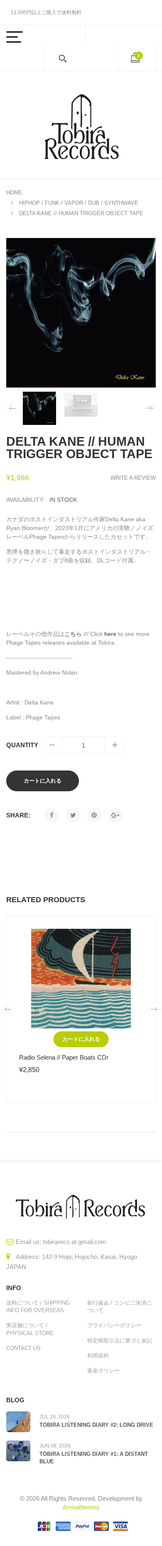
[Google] (115, 815)
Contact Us (23, 1348)
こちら (73, 634)
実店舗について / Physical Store (30, 1329)
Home (14, 192)
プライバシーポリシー (114, 1325)
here (110, 634)
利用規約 (98, 1355)
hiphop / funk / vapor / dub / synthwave (78, 203)
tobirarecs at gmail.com (74, 1241)
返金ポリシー (103, 1370)
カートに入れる (42, 781)
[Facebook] (51, 815)
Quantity (22, 744)
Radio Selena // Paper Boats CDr (63, 1057)
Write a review (133, 478)
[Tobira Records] (81, 125)
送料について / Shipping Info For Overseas (38, 1306)
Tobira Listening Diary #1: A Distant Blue (93, 1458)
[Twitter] (73, 815)
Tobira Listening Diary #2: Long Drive (96, 1425)
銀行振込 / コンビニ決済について (119, 1306)
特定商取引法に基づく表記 (119, 1340)
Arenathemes (81, 1507)
